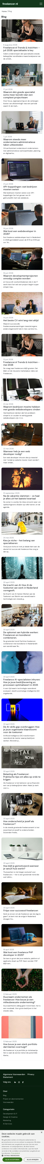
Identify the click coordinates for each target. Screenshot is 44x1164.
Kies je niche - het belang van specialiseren (19, 542)
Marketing (7, 1120)
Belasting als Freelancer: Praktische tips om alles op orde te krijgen (22, 777)
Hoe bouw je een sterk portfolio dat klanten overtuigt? (20, 1045)
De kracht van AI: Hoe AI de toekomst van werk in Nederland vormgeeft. (20, 588)
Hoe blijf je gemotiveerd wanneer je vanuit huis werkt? (21, 867)
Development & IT (10, 1114)
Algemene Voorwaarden (14, 1074)
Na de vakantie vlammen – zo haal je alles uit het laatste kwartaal (21, 497)
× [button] (41, 1132)
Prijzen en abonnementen (13, 1099)
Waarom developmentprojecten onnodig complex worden (20, 277)
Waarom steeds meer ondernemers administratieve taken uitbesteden (19, 142)
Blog (4, 1095)
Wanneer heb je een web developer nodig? (16, 453)
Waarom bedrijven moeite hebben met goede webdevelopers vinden (21, 408)
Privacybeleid (15, 1153)
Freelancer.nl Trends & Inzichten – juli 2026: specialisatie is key (21, 49)
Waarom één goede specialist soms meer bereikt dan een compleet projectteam (19, 95)
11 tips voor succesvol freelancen (20, 910)
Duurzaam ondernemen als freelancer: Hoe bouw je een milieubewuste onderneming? (19, 999)
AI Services (7, 1124)
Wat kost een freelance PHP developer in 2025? (18, 953)
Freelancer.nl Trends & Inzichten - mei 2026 (21, 363)
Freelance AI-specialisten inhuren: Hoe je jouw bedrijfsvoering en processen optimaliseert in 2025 (21, 682)
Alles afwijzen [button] (33, 1160)
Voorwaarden (8, 1102)
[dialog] (22, 1147)
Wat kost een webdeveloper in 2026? (19, 232)
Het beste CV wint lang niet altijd (20, 320)
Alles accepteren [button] (12, 1160)
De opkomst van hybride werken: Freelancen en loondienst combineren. (20, 635)
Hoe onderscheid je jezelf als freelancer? (18, 822)
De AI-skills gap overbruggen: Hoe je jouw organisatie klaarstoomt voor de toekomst (21, 729)
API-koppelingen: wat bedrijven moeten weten (20, 188)
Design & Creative (10, 1117)
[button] (22, 41)
